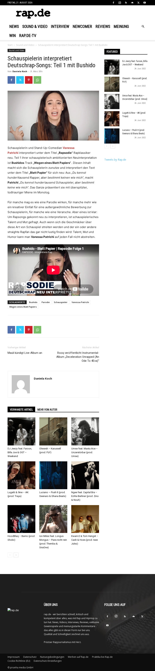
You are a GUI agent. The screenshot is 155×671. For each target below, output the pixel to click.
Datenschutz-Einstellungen (48, 660)
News (14, 26)
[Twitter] (138, 2)
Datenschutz (29, 657)
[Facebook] (113, 2)
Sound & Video (34, 26)
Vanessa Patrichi (80, 302)
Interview (60, 26)
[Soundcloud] (132, 2)
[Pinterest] (29, 80)
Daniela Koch (19, 71)
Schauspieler (60, 302)
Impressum (14, 657)
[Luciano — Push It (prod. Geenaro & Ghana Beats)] (53, 475)
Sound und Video (25, 45)
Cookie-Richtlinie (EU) (19, 660)
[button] (142, 26)
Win (12, 35)
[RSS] (126, 2)
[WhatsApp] (37, 80)
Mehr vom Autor (47, 409)
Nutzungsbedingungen (52, 657)
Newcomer (82, 26)
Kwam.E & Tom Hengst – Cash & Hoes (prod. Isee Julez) (84, 540)
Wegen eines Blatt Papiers (23, 306)
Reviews (102, 26)
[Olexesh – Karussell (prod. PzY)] (53, 431)
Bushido (33, 302)
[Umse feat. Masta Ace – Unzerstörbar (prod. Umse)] (85, 431)
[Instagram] (119, 2)
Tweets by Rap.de (115, 159)
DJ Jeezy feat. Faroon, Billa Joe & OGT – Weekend (20, 452)
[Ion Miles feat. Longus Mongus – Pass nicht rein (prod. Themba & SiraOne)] (53, 519)
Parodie (46, 302)
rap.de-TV (27, 35)
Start (10, 45)
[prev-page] (10, 555)
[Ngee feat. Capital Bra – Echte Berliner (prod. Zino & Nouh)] (85, 475)
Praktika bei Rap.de (102, 657)
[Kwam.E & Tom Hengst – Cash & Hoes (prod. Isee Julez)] (85, 519)
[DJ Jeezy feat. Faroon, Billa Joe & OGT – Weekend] (21, 431)
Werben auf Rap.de (78, 657)
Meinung (121, 26)
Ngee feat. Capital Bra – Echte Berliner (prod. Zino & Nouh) (85, 496)
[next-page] (16, 555)
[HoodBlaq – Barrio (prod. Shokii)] (21, 519)
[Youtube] (144, 2)
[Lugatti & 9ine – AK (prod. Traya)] (21, 475)
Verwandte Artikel (21, 409)
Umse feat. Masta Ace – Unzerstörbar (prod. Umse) (84, 452)
